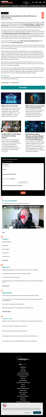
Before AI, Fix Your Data (10, 106)
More (3, 232)
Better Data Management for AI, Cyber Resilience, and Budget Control (17, 307)
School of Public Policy (17, 42)
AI (9, 6)
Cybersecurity (5, 245)
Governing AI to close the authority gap (11, 277)
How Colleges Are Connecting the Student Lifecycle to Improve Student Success (20, 336)
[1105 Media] (23, 364)
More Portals (5, 260)
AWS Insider (23, 371)
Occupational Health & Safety (23, 382)
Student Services (6, 256)
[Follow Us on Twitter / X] (34, 2)
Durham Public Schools (28, 24)
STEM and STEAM (5, 13)
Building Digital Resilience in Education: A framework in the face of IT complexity (20, 270)
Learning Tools (5, 252)
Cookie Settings (27, 412)
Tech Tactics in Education (23, 396)
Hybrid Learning (15, 6)
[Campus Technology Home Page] (7, 2)
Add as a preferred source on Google (27, 2)
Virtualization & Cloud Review (23, 402)
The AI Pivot (23, 398)
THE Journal (23, 400)
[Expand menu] (44, 2)
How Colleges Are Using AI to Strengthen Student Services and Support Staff (19, 341)
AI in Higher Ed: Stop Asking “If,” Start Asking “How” (13, 304)
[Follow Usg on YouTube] (40, 2)
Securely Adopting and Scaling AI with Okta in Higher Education (16, 273)
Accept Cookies (37, 412)
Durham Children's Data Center (33, 25)
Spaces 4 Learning (23, 392)
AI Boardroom (23, 367)
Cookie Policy (38, 409)
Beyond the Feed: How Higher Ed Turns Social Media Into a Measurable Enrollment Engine (22, 321)
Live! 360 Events (23, 376)
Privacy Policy (12, 178)
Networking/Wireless (24, 6)
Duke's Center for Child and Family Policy (30, 41)
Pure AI (23, 384)
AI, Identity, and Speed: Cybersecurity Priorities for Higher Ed (15, 203)
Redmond (23, 386)
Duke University (4, 25)
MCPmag (23, 378)
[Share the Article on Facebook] (42, 13)
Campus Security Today (23, 373)
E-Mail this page (5, 82)
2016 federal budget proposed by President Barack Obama (16, 33)
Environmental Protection (23, 375)
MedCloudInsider (23, 380)
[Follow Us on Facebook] (38, 2)
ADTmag (23, 369)
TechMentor (23, 394)
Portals (5, 239)
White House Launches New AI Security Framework (35, 107)
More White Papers (6, 311)
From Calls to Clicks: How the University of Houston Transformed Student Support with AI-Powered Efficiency (22, 299)
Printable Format (15, 82)
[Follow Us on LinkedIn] (33, 2)
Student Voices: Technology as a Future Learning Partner (11, 136)
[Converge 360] (23, 359)
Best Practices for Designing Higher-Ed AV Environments (14, 331)
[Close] (41, 404)
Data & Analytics (6, 249)
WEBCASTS (6, 267)
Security (43, 6)
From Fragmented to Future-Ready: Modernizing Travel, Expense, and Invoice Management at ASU (22, 281)
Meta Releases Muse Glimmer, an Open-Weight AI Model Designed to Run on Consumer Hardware (35, 137)
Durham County (39, 24)
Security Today (23, 390)
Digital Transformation (35, 6)
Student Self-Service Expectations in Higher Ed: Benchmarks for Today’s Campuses (20, 295)
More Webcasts (5, 286)
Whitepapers (7, 293)
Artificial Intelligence (6, 242)
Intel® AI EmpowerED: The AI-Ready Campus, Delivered (14, 326)
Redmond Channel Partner (23, 388)
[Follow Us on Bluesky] (36, 2)
